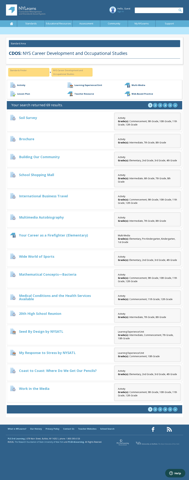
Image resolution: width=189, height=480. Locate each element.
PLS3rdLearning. (76, 442)
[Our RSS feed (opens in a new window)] (169, 429)
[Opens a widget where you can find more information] (175, 473)
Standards (31, 23)
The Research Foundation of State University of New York (39, 442)
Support (169, 23)
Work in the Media (34, 388)
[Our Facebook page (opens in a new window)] (153, 429)
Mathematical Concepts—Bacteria (47, 274)
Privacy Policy (52, 429)
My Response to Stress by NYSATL (47, 352)
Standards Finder (18, 70)
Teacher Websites (87, 429)
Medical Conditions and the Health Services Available (55, 297)
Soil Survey (28, 117)
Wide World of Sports (36, 256)
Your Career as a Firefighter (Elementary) (53, 235)
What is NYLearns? (17, 429)
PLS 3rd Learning (16, 438)
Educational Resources (58, 23)
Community (114, 23)
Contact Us (68, 429)
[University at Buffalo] (157, 443)
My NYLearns (142, 23)
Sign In (120, 11)
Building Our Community (39, 157)
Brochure (26, 139)
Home (11, 23)
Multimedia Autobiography (41, 217)
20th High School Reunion (40, 313)
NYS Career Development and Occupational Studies (68, 72)
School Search (107, 429)
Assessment (86, 23)
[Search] (180, 10)
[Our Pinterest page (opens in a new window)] (161, 429)
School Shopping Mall (36, 175)
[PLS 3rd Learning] (123, 443)
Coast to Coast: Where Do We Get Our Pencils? (58, 370)
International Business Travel (43, 196)
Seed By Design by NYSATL (41, 331)
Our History (36, 429)
